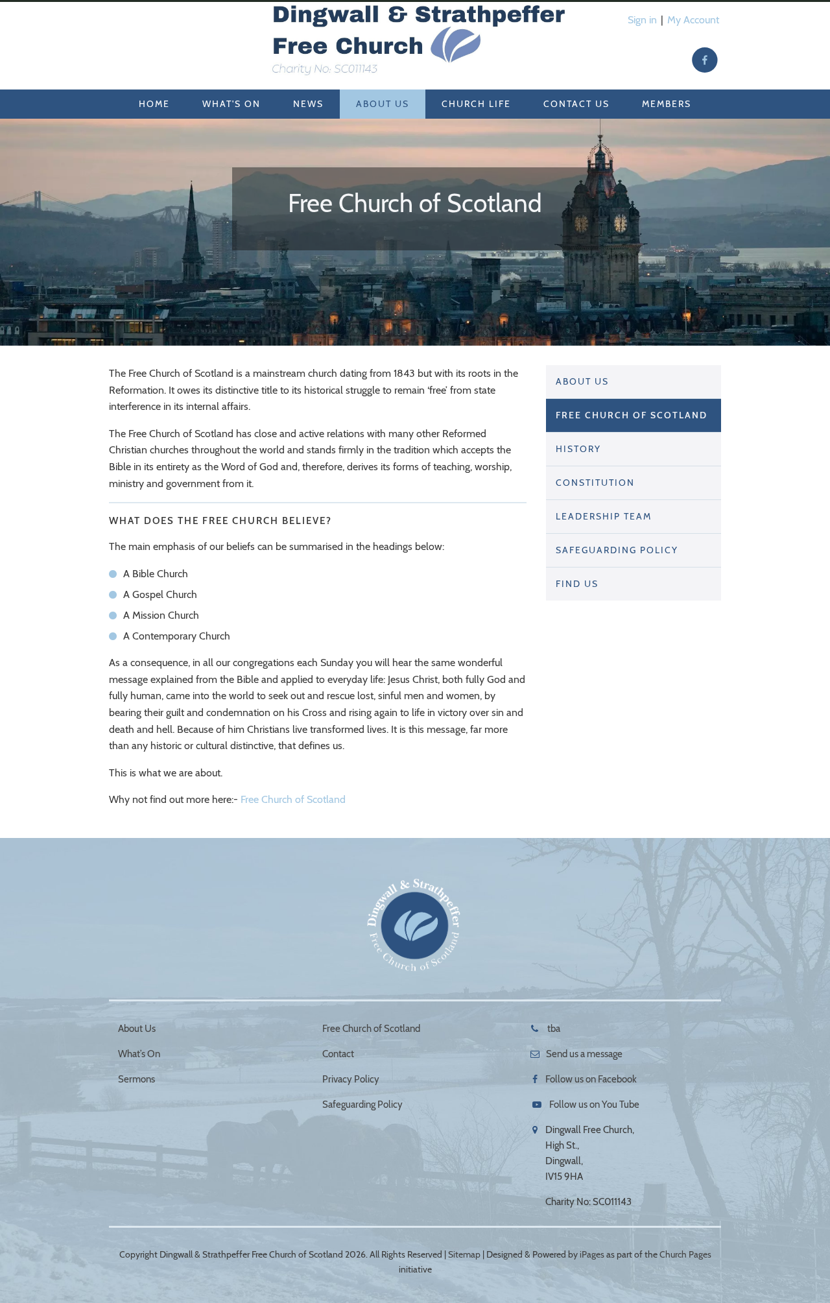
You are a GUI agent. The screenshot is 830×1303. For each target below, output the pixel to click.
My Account (693, 20)
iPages (592, 1254)
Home (154, 104)
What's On (231, 104)
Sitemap (464, 1254)
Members (666, 104)
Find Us (577, 584)
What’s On (139, 1054)
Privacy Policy (350, 1079)
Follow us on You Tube (594, 1104)
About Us (382, 104)
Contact (338, 1054)
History (578, 449)
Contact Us (576, 104)
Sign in (642, 20)
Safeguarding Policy (617, 550)
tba (552, 1028)
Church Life (476, 104)
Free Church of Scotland (293, 799)
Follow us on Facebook (591, 1079)
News (308, 104)
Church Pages (685, 1254)
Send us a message (584, 1054)
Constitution (595, 482)
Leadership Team (604, 516)
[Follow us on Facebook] (705, 60)
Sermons (136, 1079)
